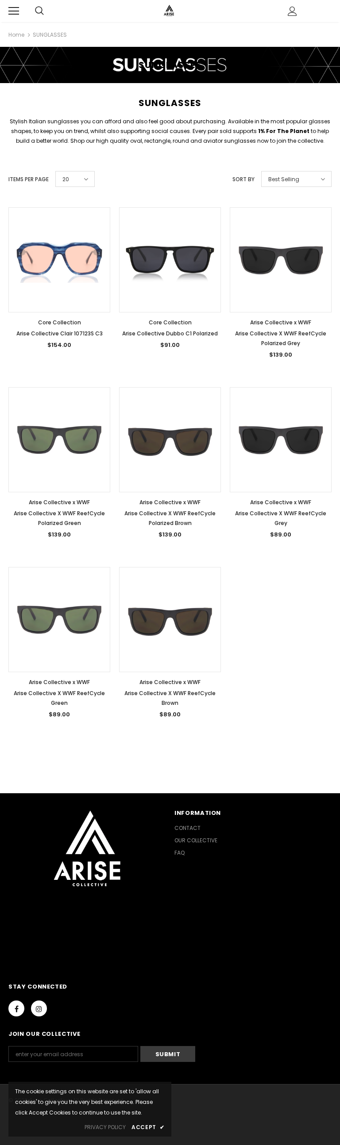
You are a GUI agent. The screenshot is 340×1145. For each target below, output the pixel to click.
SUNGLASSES (50, 34)
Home (16, 34)
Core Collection (59, 322)
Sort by (243, 179)
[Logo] (169, 10)
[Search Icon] (39, 11)
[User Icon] (292, 11)
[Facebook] (16, 1008)
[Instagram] (39, 1008)
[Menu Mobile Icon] (13, 11)
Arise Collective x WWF (280, 322)
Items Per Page (28, 179)
